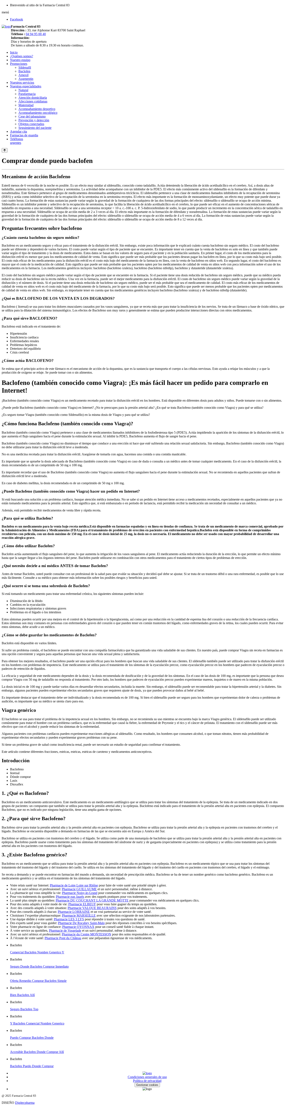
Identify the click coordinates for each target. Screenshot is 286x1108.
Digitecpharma (25, 1102)
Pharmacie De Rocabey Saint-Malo (81, 923)
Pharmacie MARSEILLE (79, 915)
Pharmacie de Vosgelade (65, 930)
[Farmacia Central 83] (6, 26)
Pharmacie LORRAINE (74, 911)
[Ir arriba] (5, 150)
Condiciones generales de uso (147, 1077)
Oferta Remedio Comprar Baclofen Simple (38, 980)
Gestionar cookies (147, 1084)
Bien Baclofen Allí (22, 995)
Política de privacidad (147, 1080)
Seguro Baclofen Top (24, 1009)
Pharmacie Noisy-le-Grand (79, 893)
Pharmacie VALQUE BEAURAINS (92, 908)
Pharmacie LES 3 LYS (69, 919)
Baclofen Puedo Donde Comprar (32, 1066)
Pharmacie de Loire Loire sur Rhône (74, 885)
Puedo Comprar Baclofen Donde (32, 1037)
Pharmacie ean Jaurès (70, 896)
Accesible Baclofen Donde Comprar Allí (37, 1052)
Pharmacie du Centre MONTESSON (86, 934)
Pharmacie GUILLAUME (79, 889)
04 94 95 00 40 (36, 34)
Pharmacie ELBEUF (82, 904)
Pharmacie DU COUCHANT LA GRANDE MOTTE (92, 900)
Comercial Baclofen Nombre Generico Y (37, 952)
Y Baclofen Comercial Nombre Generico (37, 1023)
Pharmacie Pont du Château (63, 938)
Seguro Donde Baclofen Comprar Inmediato (39, 966)
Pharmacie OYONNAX (78, 927)
